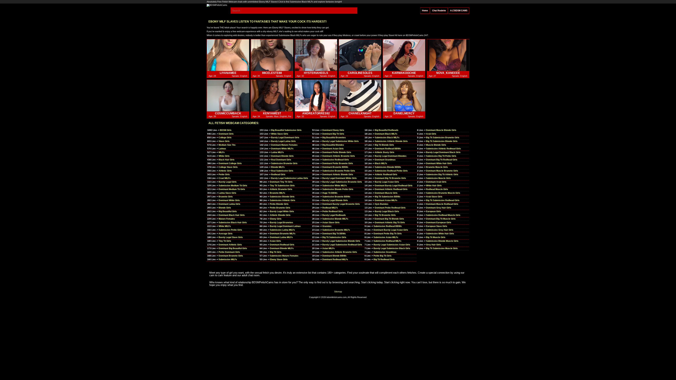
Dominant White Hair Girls (439, 163)
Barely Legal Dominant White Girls (339, 178)
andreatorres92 (316, 113)
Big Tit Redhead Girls (384, 259)
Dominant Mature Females (284, 145)
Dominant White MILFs (282, 148)
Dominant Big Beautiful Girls (233, 248)
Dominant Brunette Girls (231, 256)
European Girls (433, 211)
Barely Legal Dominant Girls (285, 137)
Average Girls (226, 233)
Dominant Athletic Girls (230, 244)
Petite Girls (224, 174)
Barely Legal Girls (228, 182)
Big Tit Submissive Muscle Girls (442, 248)
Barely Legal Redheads (334, 215)
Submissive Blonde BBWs (388, 167)
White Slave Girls (279, 134)
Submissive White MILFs (334, 185)
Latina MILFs (277, 152)
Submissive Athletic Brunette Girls (339, 252)
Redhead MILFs (330, 208)
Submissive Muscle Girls (438, 178)
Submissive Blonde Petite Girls (337, 189)
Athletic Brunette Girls (281, 189)
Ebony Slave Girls (279, 259)
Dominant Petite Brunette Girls (337, 163)
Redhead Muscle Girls (437, 189)
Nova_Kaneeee (448, 72)
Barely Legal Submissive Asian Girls (392, 244)
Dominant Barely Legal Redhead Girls (393, 185)
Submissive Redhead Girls (335, 160)
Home (425, 10)
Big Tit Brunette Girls (385, 215)
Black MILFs (381, 163)
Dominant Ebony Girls (333, 130)
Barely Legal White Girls (282, 211)
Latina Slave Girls (227, 193)
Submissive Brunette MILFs (336, 230)
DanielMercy (404, 113)
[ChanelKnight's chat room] (360, 96)
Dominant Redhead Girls (282, 244)
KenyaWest (272, 113)
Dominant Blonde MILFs (282, 248)
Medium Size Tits (227, 145)
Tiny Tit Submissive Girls (282, 185)
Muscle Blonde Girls (436, 145)
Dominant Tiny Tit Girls (281, 182)
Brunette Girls (226, 196)
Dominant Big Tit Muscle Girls (441, 219)
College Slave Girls (228, 167)
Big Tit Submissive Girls (334, 237)
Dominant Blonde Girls (282, 156)
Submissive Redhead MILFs (387, 241)
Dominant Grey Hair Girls (438, 208)
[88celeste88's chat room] (272, 55)
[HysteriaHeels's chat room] (316, 55)
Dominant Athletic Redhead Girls (391, 189)
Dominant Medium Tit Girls (232, 189)
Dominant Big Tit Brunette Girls (390, 178)
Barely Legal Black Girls (387, 211)
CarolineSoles (360, 72)
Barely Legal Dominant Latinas (285, 226)
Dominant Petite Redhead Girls (390, 208)
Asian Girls (275, 241)
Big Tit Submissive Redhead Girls (442, 200)
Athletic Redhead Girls (386, 174)
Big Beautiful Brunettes (334, 137)
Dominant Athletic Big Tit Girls (390, 222)
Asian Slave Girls (331, 222)
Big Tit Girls (275, 252)
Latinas (222, 148)
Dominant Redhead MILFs (335, 259)
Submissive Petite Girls (230, 230)
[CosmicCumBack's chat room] (228, 96)
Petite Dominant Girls (229, 252)
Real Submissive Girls (282, 171)
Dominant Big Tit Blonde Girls (389, 219)
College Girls (225, 137)
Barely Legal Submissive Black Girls (392, 248)
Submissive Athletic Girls (282, 200)
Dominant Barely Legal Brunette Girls (341, 204)
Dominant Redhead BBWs (388, 148)
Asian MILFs (328, 248)
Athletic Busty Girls (384, 152)
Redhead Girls (278, 174)
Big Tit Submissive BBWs (387, 196)
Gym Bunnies (381, 204)
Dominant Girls (226, 134)
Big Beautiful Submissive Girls (286, 130)
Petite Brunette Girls (280, 208)
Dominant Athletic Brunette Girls (338, 156)
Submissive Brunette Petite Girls (338, 171)
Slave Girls (224, 141)
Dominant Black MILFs (386, 134)
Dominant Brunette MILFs (282, 233)
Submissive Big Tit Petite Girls (441, 156)
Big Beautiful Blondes (333, 145)
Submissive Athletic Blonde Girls (391, 141)
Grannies (326, 226)
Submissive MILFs (228, 259)
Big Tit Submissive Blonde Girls (442, 141)
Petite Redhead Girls (332, 211)
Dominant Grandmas (385, 160)
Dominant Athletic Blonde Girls (337, 174)
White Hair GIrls (434, 185)
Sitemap (338, 291)
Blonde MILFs (278, 167)
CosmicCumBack (228, 113)
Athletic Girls (225, 171)
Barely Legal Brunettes (281, 222)
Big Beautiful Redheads (386, 130)
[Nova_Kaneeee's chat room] (448, 55)
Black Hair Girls (226, 160)
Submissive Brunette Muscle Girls (443, 193)
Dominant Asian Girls (333, 148)
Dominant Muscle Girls (386, 193)
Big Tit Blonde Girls (384, 145)
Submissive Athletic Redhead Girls (443, 148)
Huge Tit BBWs (329, 193)
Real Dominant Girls (281, 160)
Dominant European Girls (438, 222)
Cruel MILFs (225, 178)
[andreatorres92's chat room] (316, 96)
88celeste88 (272, 72)
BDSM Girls (225, 130)
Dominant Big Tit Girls (333, 134)
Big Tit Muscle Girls (435, 237)
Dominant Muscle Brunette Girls (442, 171)
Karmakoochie (404, 72)
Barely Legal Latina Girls (283, 141)
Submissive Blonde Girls (282, 196)
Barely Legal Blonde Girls (335, 200)
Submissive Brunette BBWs (336, 196)
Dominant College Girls (230, 163)
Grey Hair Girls (433, 244)
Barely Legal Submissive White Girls (340, 141)
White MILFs (225, 226)
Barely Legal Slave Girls (231, 237)
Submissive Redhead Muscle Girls (443, 215)
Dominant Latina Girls (229, 204)
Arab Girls (431, 134)
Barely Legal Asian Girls (387, 182)
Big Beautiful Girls (228, 211)
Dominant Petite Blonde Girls (336, 152)
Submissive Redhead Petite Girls (391, 171)
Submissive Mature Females (284, 256)
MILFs (222, 152)
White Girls (224, 156)
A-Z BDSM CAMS (458, 10)
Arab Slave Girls (434, 196)
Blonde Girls (225, 208)
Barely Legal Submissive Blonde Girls (341, 241)
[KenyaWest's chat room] (272, 96)
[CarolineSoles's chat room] (360, 55)
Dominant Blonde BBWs (334, 256)
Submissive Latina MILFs (282, 230)
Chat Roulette (439, 10)
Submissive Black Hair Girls (233, 222)
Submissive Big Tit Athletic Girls (442, 174)
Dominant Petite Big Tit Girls (388, 233)
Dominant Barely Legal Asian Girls (391, 230)
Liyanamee (228, 72)
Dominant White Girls (229, 200)
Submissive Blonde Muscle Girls (442, 241)
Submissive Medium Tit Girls (233, 185)
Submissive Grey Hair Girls (439, 230)
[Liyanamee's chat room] (228, 55)
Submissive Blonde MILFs (335, 219)
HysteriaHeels (316, 72)
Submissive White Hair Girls (440, 233)
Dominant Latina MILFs (281, 237)
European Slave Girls (436, 226)
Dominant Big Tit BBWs (334, 233)
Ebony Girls (275, 219)
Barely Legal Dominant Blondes (390, 156)
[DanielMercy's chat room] (404, 96)
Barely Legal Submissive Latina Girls (289, 178)
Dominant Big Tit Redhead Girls (441, 160)
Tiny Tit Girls (225, 241)
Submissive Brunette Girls (284, 163)
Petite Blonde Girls (279, 204)
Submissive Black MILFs (387, 137)
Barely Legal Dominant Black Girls (443, 152)
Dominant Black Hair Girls (232, 215)
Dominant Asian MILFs (386, 200)
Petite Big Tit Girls (383, 256)
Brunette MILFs (277, 193)
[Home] (217, 5)
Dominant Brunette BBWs (335, 167)
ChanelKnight (360, 113)
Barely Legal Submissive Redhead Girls (342, 244)
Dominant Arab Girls (436, 182)
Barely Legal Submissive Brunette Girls (342, 182)
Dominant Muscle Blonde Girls (441, 130)
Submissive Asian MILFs (386, 237)
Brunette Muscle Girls (437, 167)
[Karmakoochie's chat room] (404, 55)
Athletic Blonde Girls (280, 215)
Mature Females (227, 219)
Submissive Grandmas (385, 252)
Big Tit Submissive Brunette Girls (442, 137)
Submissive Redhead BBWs (388, 226)
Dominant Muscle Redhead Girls (442, 204)
